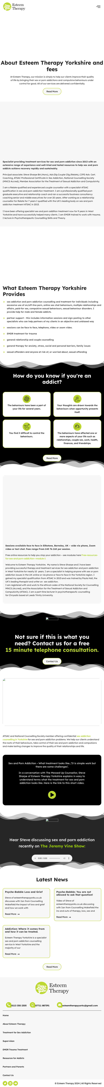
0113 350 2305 (19, 1005)
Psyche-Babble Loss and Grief (24, 891)
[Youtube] (15, 1083)
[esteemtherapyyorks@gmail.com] (59, 1005)
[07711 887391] (32, 1005)
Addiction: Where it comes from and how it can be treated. (25, 930)
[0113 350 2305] (8, 1005)
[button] (98, 7)
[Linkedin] (10, 1083)
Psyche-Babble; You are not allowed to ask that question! (74, 893)
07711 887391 (42, 1005)
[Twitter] (5, 1083)
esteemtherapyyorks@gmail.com (80, 1005)
